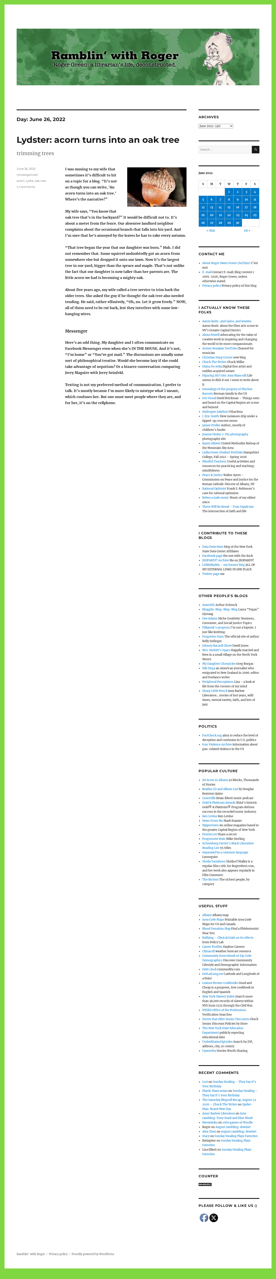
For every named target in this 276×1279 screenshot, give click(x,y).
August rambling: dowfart (233, 1127)
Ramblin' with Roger (31, 1254)
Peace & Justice (212, 475)
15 (229, 207)
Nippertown (210, 825)
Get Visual (209, 398)
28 (220, 223)
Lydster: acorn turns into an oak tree (98, 139)
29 (229, 223)
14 (220, 207)
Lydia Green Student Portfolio (222, 452)
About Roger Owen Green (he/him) (226, 263)
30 (237, 223)
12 (203, 207)
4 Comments (26, 186)
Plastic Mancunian (215, 1091)
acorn (21, 180)
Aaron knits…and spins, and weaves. (227, 321)
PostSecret (209, 834)
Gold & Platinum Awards (219, 802)
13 (211, 207)
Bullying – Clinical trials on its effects (228, 938)
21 (220, 215)
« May (211, 230)
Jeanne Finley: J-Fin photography (225, 434)
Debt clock (209, 969)
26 (203, 223)
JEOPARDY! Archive (215, 560)
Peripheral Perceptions (218, 682)
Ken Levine (209, 816)
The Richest (210, 879)
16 (237, 207)
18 (254, 207)
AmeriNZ (208, 605)
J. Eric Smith (210, 416)
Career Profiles (212, 947)
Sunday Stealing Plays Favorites (236, 1136)
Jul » (247, 230)
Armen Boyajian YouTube (219, 348)
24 (246, 215)
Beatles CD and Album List (220, 789)
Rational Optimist (214, 488)
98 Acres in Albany (215, 780)
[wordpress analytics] (229, 1184)
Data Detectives (212, 547)
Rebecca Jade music (215, 497)
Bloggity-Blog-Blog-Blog (220, 609)
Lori (205, 1082)
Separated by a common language (225, 852)
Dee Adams (210, 618)
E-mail (207, 272)
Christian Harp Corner (217, 357)
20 (211, 215)
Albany (207, 915)
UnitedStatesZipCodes (217, 1042)
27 (211, 223)
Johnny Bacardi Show (217, 645)
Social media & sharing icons (114, 1276)
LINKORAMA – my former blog (223, 565)
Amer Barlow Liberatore (218, 1113)
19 (203, 215)
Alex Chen (209, 1131)
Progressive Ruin (214, 839)
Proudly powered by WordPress (93, 1254)
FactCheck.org (212, 735)
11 (255, 199)
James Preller (211, 425)
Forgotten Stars (213, 636)
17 (246, 207)
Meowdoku (210, 1122)
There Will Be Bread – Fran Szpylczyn (228, 507)
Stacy (206, 1136)
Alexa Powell (211, 335)
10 (246, 199)
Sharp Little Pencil (214, 691)
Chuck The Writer (214, 362)
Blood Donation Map (216, 928)
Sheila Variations (214, 861)
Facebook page (212, 556)
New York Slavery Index (218, 996)
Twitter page (211, 574)
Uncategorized (27, 174)
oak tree (40, 180)
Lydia (29, 180)
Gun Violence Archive (217, 744)
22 (229, 215)
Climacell (208, 951)
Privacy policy (211, 286)
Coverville (209, 798)
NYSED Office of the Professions (224, 1010)
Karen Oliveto (211, 443)
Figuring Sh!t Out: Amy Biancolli (224, 375)
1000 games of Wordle (238, 1122)
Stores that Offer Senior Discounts (225, 1019)
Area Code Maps (213, 919)
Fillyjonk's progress (216, 627)
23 (237, 215)
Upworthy (209, 1051)
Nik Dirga (208, 668)
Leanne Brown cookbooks (220, 983)
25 (255, 215)
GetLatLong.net (213, 974)
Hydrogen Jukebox (215, 412)
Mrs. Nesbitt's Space (216, 650)
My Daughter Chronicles (219, 664)
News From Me (212, 821)
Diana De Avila (212, 366)
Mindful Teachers (214, 461)
